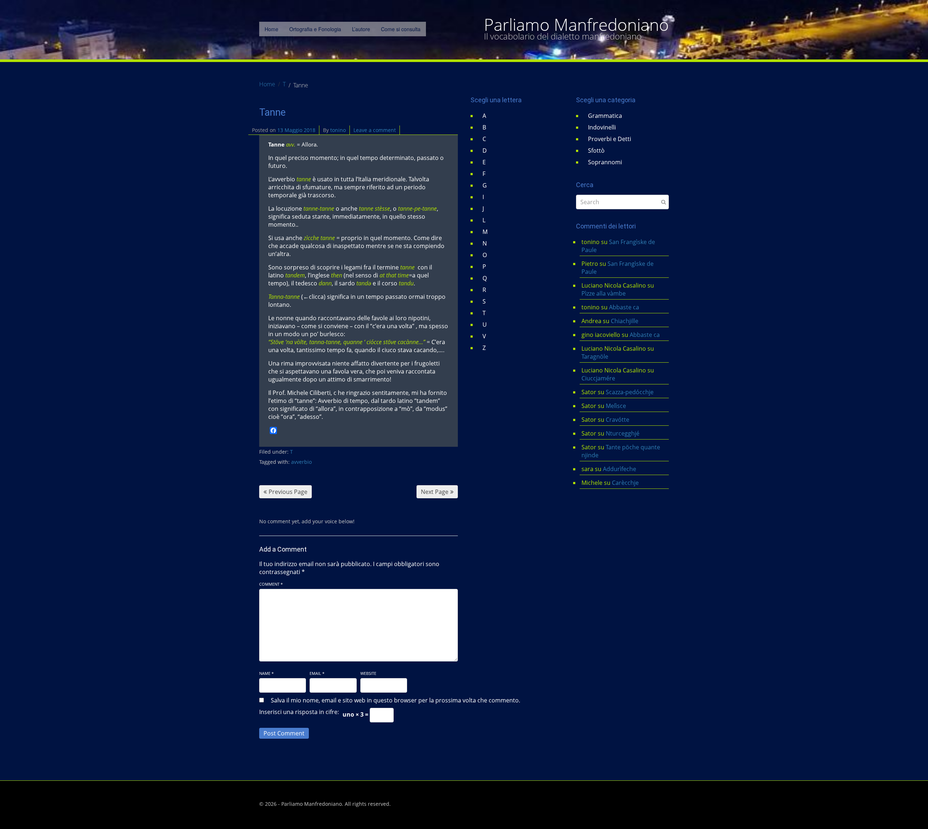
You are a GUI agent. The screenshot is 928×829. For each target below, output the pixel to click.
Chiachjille (624, 321)
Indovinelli (602, 127)
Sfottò (596, 150)
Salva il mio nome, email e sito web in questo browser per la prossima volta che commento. (395, 700)
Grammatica (605, 116)
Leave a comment (374, 130)
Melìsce (616, 406)
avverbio (301, 461)
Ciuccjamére (598, 378)
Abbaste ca (624, 307)
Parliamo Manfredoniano (576, 24)
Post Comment (284, 733)
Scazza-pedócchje (630, 392)
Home (271, 29)
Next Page (434, 492)
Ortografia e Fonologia (315, 29)
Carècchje (626, 483)
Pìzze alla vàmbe (603, 293)
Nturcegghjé (622, 433)
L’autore (361, 29)
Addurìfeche (619, 469)
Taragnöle (594, 356)
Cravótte (617, 420)
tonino (338, 130)
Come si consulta (400, 29)
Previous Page (288, 492)
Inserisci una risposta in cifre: (299, 712)
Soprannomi (605, 162)
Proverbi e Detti (609, 139)
